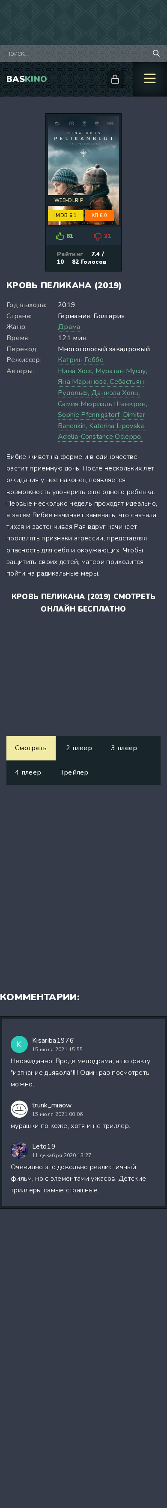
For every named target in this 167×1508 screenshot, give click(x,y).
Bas (26, 79)
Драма (69, 327)
